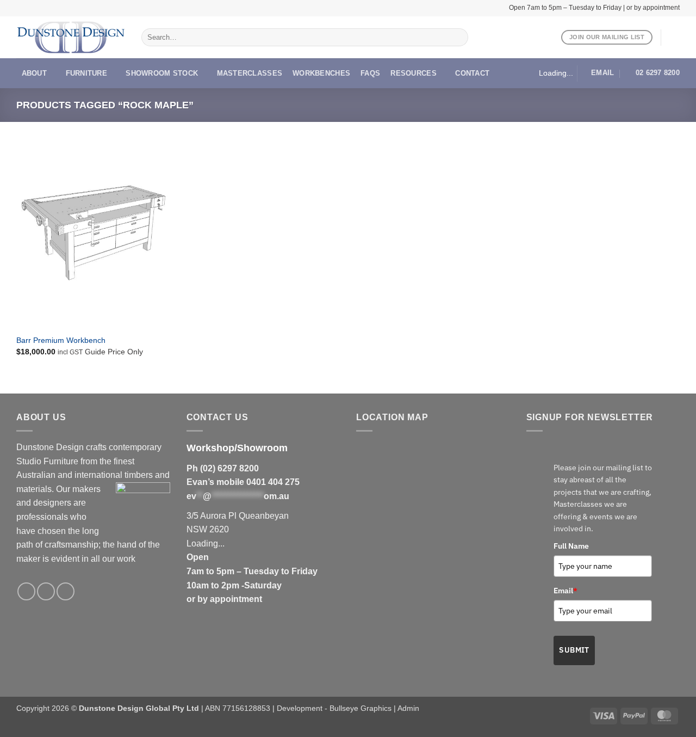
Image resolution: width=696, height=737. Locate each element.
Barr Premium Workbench (60, 340)
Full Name (571, 546)
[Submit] (458, 37)
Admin (408, 708)
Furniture (86, 73)
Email (565, 590)
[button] (674, 38)
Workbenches (321, 73)
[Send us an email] (65, 591)
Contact (472, 73)
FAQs (370, 73)
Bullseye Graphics (360, 708)
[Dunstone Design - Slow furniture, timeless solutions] (70, 38)
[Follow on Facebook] (26, 591)
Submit (574, 650)
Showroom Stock (162, 73)
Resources (413, 73)
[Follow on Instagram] (46, 591)
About (34, 73)
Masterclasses (249, 73)
